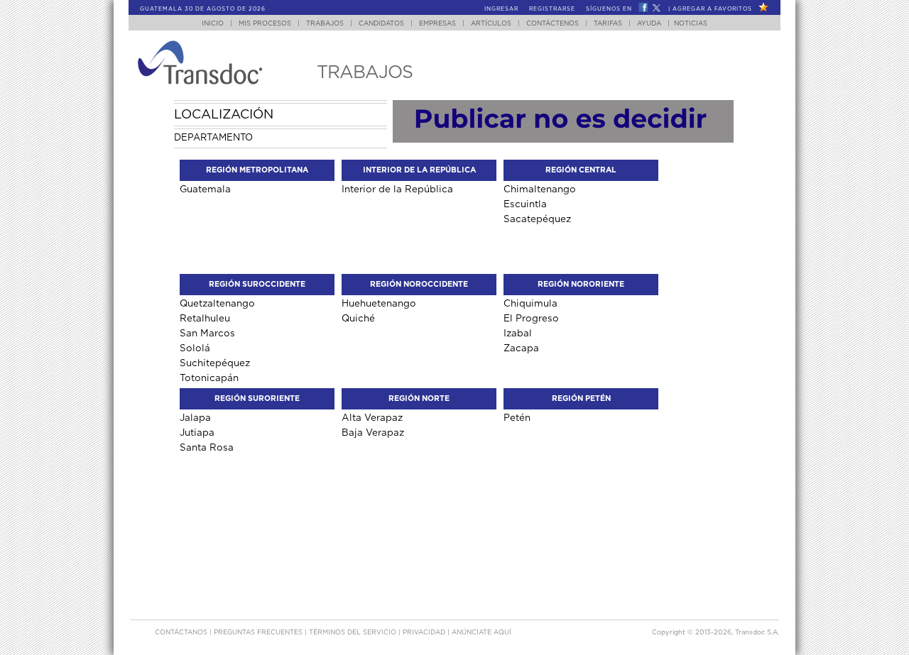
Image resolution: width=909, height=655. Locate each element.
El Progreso (531, 318)
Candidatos (381, 24)
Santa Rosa (207, 447)
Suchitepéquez (215, 363)
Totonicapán (209, 377)
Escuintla (525, 204)
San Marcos (207, 333)
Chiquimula (530, 303)
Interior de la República (397, 189)
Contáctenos (552, 24)
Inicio (213, 24)
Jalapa (195, 417)
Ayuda (649, 24)
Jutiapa (197, 432)
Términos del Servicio (353, 632)
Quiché (358, 318)
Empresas (437, 24)
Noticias (690, 24)
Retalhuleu (205, 318)
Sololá (195, 348)
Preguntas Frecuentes (259, 632)
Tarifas (608, 24)
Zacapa (521, 348)
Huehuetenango (379, 303)
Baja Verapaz (373, 432)
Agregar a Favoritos (712, 9)
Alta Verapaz (372, 417)
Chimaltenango (540, 189)
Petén (517, 417)
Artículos (491, 24)
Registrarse (552, 9)
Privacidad (425, 632)
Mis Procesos (265, 24)
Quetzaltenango (217, 303)
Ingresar (501, 9)
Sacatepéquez (537, 219)
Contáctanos (182, 632)
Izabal (518, 333)
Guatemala (205, 189)
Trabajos (325, 24)
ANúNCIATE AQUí (481, 632)
